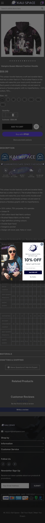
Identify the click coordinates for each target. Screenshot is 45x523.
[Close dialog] (42, 244)
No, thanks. (33, 277)
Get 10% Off (33, 272)
